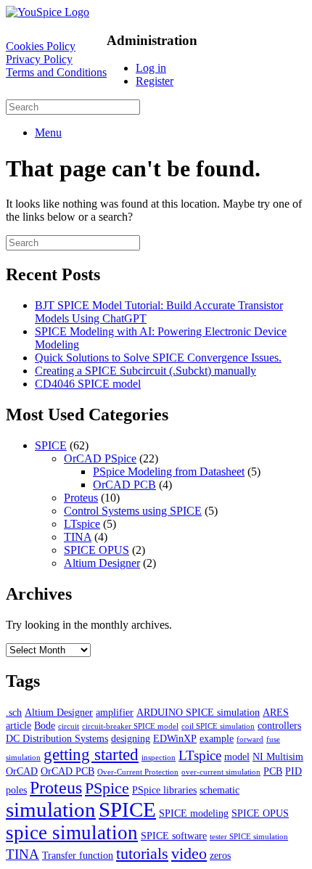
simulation (51, 809)
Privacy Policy (39, 59)
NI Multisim (278, 756)
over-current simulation (220, 772)
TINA (77, 537)
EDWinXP (175, 738)
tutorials (142, 853)
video (189, 853)
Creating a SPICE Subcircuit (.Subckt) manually (145, 370)
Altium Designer (102, 563)
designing (130, 738)
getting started (91, 754)
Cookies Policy (40, 46)
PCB (272, 771)
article (18, 725)
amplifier (115, 712)
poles (16, 790)
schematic (219, 790)
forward (250, 739)
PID (293, 771)
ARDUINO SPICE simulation (198, 712)
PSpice (107, 788)
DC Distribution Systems (57, 738)
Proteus (81, 497)
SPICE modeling (194, 813)
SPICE (51, 445)
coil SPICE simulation (218, 726)
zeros (220, 855)
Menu (48, 132)
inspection (158, 758)
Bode (44, 725)
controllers (279, 725)
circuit (68, 726)
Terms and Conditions (56, 72)
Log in (151, 68)
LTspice (82, 524)
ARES (276, 712)
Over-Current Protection (137, 772)
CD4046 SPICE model (88, 384)
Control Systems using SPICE (133, 511)
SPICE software (174, 835)
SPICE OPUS (96, 550)
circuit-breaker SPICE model (130, 726)
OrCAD (22, 771)
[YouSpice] (47, 12)
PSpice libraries (164, 790)
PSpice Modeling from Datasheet (169, 471)
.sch (14, 712)
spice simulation (72, 833)
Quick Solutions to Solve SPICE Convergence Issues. (158, 357)
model (237, 756)
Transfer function (77, 855)
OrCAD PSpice (100, 458)
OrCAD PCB (124, 484)
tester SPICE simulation (249, 837)
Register (154, 81)
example (217, 738)
